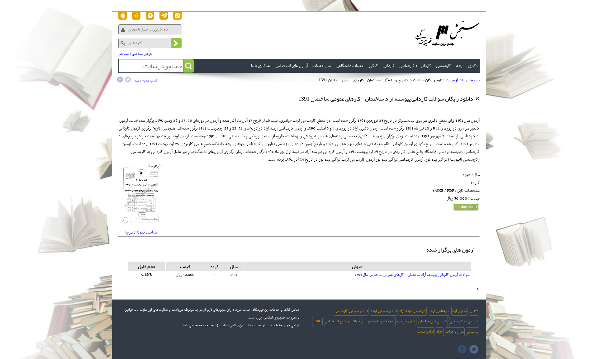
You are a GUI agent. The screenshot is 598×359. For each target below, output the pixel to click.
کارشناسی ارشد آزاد (412, 311)
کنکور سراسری (406, 321)
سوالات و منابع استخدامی (342, 321)
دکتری (473, 311)
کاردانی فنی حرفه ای (432, 321)
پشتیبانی (472, 331)
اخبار (439, 331)
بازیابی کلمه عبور (142, 54)
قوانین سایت (425, 331)
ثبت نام (124, 54)
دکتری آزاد (459, 311)
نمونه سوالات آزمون (464, 80)
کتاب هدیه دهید (146, 81)
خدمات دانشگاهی (350, 65)
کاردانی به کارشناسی (464, 321)
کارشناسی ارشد (439, 311)
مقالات (317, 321)
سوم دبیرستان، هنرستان (377, 321)
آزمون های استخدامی (291, 65)
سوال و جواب (455, 331)
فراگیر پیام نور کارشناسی (351, 311)
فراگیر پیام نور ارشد (383, 311)
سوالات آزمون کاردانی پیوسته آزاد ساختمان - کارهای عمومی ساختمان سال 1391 (412, 275)
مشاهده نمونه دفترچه (141, 232)
